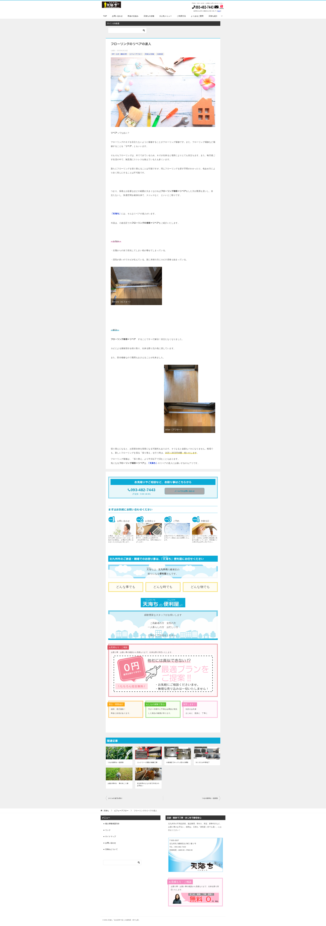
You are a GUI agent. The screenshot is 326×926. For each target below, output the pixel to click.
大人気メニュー (165, 16)
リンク (108, 830)
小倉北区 (160, 54)
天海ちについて (111, 849)
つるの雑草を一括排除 (116, 762)
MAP (219, 11)
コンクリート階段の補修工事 (147, 762)
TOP (105, 16)
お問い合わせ (117, 16)
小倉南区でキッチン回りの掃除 (177, 762)
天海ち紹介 (212, 16)
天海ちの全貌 (149, 16)
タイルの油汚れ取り (115, 798)
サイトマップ (110, 836)
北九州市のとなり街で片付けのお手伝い (148, 785)
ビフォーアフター (136, 54)
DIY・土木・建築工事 (119, 54)
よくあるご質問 (197, 16)
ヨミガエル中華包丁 (202, 762)
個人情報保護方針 (112, 824)
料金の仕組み (133, 16)
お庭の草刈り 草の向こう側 (118, 783)
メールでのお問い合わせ (184, 491)
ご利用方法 (181, 16)
